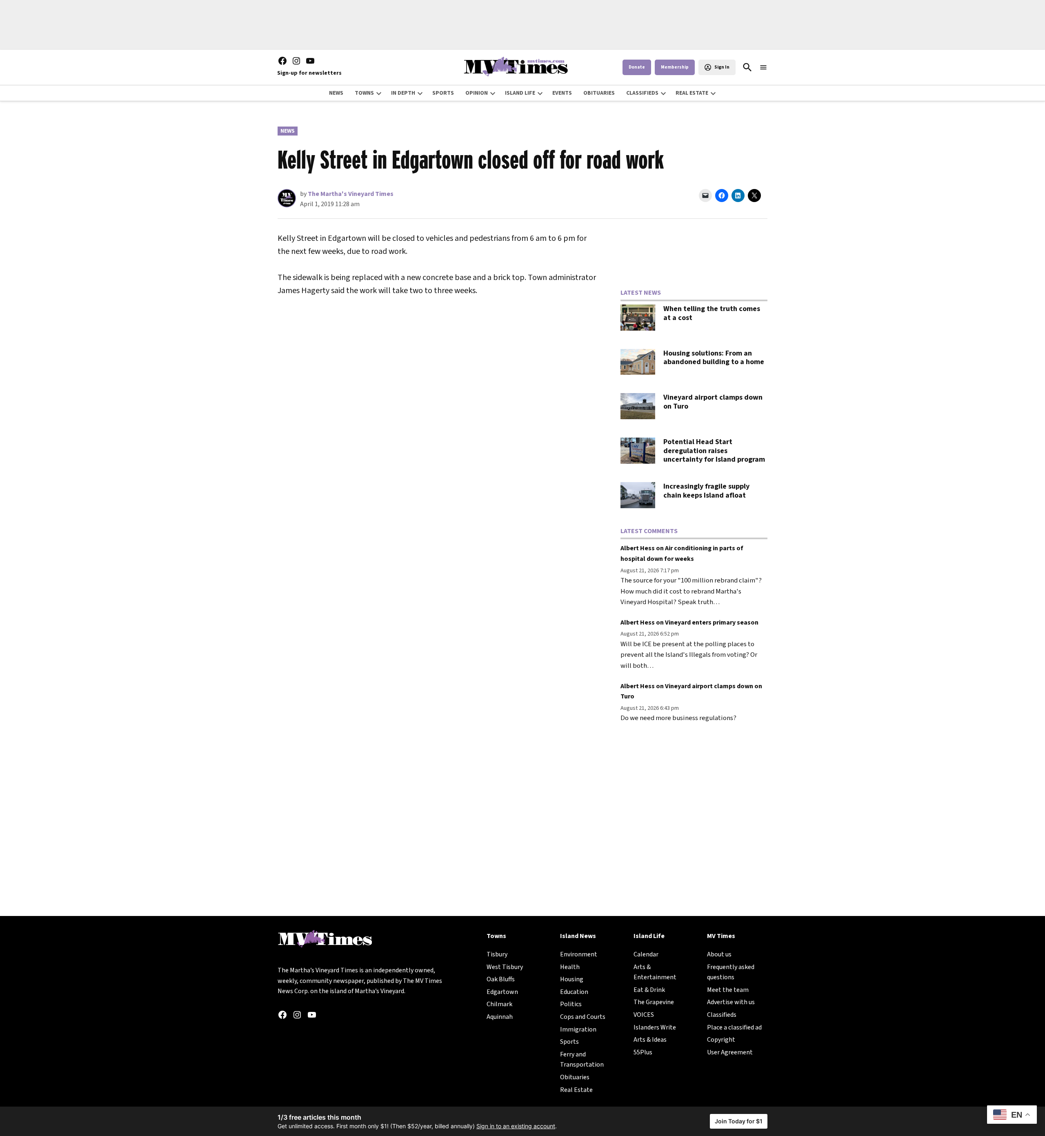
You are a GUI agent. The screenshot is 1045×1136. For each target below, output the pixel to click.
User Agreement (730, 1052)
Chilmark (499, 1004)
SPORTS (443, 93)
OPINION (476, 93)
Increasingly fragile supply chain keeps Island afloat (706, 490)
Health (570, 967)
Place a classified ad (734, 1027)
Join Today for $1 (739, 1121)
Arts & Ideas (650, 1039)
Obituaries (574, 1077)
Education (574, 991)
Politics (571, 1004)
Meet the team (728, 989)
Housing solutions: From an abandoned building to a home (713, 357)
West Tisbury (505, 967)
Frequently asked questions (730, 972)
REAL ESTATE (692, 93)
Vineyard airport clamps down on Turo (713, 401)
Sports (569, 1041)
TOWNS (364, 93)
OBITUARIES (599, 93)
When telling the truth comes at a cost (711, 313)
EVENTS (562, 93)
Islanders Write (655, 1027)
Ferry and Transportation (582, 1059)
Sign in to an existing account (515, 1126)
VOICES (644, 1014)
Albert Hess (637, 548)
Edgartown (502, 991)
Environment (578, 954)
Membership (675, 67)
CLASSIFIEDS (642, 93)
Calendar (646, 954)
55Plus (643, 1052)
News (287, 131)
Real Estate (576, 1089)
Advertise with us (731, 1002)
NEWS (336, 93)
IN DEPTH (403, 93)
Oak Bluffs (501, 979)
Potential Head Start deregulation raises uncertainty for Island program (714, 451)
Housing (571, 979)
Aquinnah (500, 1016)
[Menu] (763, 67)
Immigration (578, 1029)
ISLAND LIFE (520, 93)
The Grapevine (654, 1002)
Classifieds (721, 1014)
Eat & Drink (649, 989)
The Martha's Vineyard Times (351, 193)
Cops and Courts (582, 1016)
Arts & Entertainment (655, 972)
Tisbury (497, 954)
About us (719, 954)
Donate (637, 67)
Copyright (721, 1039)
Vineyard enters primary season (711, 622)
